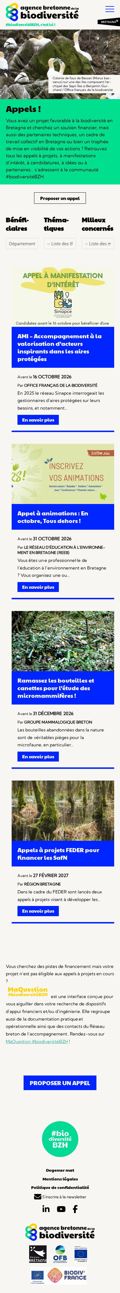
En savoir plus (38, 419)
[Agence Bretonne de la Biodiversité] (42, 13)
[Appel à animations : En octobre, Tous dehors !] (63, 502)
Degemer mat (60, 1170)
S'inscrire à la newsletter (63, 1196)
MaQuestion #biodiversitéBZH (37, 1041)
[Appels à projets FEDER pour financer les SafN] (63, 839)
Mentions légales (60, 1179)
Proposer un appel (60, 198)
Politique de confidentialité (60, 1187)
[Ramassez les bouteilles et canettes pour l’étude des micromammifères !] (63, 669)
